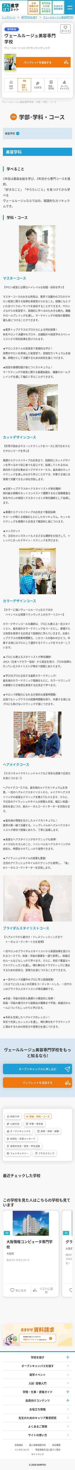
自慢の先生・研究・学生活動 (25, 1146)
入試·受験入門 (37, 1383)
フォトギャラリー (19, 1153)
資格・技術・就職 (50, 1131)
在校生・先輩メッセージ (22, 1138)
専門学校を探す (29, 17)
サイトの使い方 (37, 1435)
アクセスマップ (46, 1153)
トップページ (8, 17)
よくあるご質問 (37, 1426)
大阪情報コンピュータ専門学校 (29, 1244)
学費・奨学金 (51, 87)
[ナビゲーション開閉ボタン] (70, 7)
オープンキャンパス (64, 87)
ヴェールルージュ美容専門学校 (59, 17)
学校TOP (11, 87)
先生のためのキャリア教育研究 (37, 1418)
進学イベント (37, 1375)
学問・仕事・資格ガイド (37, 1392)
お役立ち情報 (37, 1409)
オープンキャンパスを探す (37, 1366)
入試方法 (37, 87)
